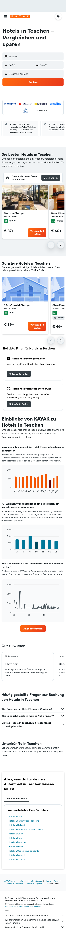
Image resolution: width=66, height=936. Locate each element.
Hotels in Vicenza (16, 859)
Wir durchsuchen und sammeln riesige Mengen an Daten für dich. (32, 921)
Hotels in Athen (15, 833)
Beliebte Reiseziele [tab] (16, 798)
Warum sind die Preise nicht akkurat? (24, 927)
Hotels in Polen (52, 881)
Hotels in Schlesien (15, 883)
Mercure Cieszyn (13, 213)
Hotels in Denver (16, 846)
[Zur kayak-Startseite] (20, 16)
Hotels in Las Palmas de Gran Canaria (25, 829)
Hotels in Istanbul (16, 855)
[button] (5, 16)
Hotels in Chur (15, 816)
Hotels (21, 881)
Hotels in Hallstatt (16, 825)
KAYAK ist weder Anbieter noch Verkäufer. (27, 915)
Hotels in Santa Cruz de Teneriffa (23, 820)
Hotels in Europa (35, 881)
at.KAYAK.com (9, 881)
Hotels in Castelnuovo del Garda (23, 850)
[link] (19, 374)
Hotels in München (17, 842)
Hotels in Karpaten (34, 883)
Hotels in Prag (15, 838)
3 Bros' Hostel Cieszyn (16, 305)
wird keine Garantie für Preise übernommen (23, 906)
